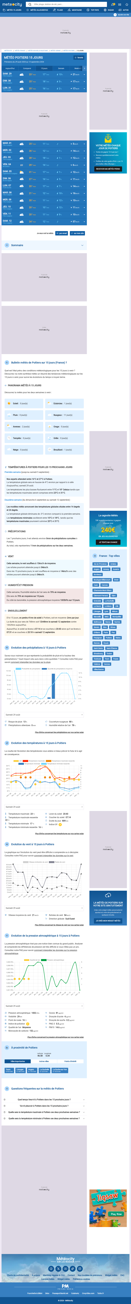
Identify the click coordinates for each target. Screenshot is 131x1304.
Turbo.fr (100, 1293)
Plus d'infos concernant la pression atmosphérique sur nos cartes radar (56, 1037)
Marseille (97, 617)
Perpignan (98, 638)
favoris (80, 58)
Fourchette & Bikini (34, 1293)
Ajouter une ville (123, 15)
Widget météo (111, 1275)
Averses (16, 426)
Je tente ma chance (108, 542)
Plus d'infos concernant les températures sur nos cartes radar (59, 834)
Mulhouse (98, 622)
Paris (106, 632)
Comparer (27, 68)
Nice (105, 627)
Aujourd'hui (10, 68)
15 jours (44, 68)
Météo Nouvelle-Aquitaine (38, 51)
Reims (118, 638)
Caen (96, 585)
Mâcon (115, 611)
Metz (107, 617)
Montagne (77, 10)
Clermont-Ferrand (101, 596)
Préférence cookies (81, 1279)
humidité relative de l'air (32, 592)
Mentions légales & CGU (54, 1275)
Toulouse (97, 659)
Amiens (113, 564)
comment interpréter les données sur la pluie (30, 662)
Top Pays (95, 10)
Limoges (97, 611)
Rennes (97, 643)
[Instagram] (80, 1269)
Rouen (106, 643)
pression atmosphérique (40, 600)
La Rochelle (109, 601)
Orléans (97, 632)
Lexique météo (47, 1279)
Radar (111, 10)
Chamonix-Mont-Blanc (103, 590)
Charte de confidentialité (18, 1275)
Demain (61, 68)
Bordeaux (97, 574)
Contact (71, 1275)
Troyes (115, 659)
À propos (36, 1275)
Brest (116, 580)
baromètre (21, 600)
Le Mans (108, 606)
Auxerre (116, 569)
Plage (60, 10)
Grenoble (97, 601)
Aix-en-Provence (100, 564)
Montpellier (116, 617)
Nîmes (112, 627)
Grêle (56, 438)
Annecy (106, 569)
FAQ (122, 1275)
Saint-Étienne (112, 648)
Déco (47, 1293)
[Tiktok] (72, 1269)
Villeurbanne (99, 669)
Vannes (107, 664)
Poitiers (109, 638)
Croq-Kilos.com (88, 1293)
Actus (125, 10)
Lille (116, 606)
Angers (96, 569)
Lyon (106, 611)
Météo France (20, 51)
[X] (58, 1269)
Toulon (109, 654)
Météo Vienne (56, 51)
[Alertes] (112, 4)
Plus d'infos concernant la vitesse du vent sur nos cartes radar (59, 925)
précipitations (60, 538)
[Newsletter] (119, 5)
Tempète (17, 438)
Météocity (8, 51)
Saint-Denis (98, 648)
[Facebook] (51, 1269)
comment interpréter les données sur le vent (53, 855)
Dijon (114, 596)
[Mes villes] (126, 5)
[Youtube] (65, 1269)
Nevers (96, 627)
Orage (56, 426)
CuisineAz (75, 1293)
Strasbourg (98, 654)
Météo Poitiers (69, 51)
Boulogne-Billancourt (102, 580)
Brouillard (58, 450)
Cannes (105, 585)
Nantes (117, 622)
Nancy (108, 622)
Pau (113, 632)
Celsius (66, 489)
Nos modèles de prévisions (90, 1275)
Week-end (78, 68)
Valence (97, 664)
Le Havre (97, 606)
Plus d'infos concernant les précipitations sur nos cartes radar (59, 732)
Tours (107, 659)
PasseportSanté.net (60, 1293)
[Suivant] (84, 68)
